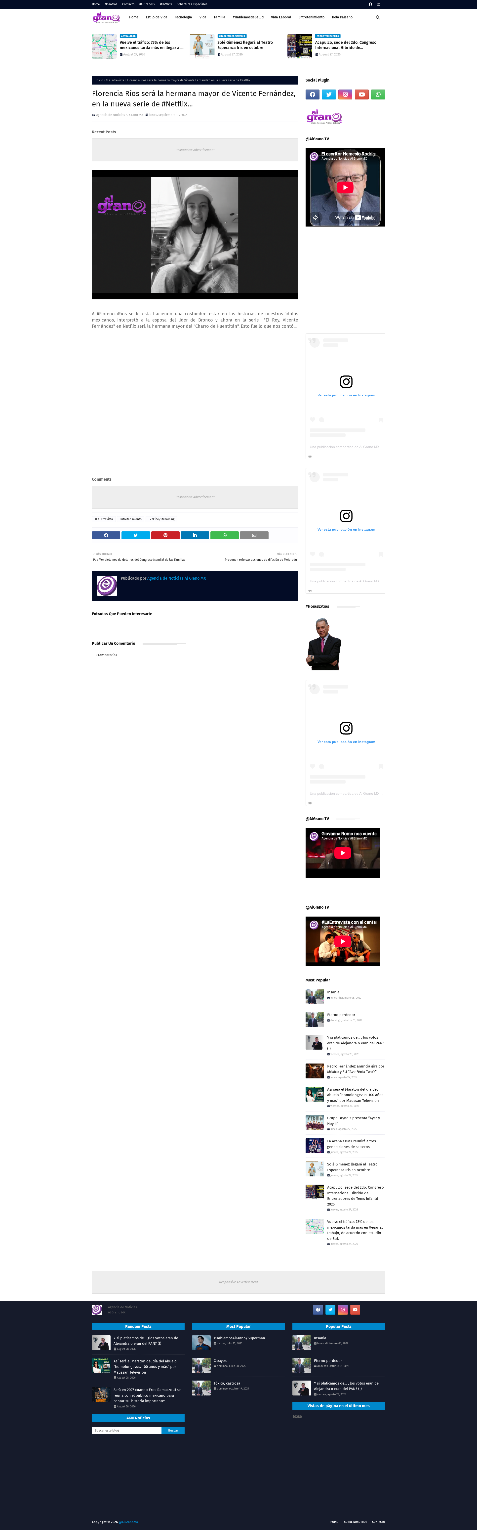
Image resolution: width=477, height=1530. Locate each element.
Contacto (128, 4)
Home (96, 4)
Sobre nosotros (355, 1522)
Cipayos (220, 1360)
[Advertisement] (138, 1475)
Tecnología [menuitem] (183, 17)
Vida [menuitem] (202, 17)
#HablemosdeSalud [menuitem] (248, 17)
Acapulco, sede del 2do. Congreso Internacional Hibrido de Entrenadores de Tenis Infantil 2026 (347, 45)
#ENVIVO (166, 4)
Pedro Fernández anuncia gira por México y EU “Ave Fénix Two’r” (355, 1069)
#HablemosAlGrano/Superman (239, 1338)
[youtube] (362, 94)
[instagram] (378, 4)
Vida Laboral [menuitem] (281, 17)
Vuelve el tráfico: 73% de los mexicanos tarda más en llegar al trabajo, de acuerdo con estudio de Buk (152, 45)
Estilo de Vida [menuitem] (156, 17)
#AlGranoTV (147, 4)
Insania (333, 992)
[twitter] (329, 94)
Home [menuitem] (133, 17)
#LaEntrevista (115, 80)
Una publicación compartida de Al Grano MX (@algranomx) (356, 447)
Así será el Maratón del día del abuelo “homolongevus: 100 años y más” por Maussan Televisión (355, 1095)
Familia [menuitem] (219, 17)
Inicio (99, 80)
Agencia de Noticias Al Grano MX (119, 115)
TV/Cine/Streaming (161, 519)
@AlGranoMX (128, 1522)
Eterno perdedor (341, 1015)
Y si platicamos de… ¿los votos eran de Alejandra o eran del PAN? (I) (355, 1043)
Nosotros (111, 4)
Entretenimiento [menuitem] (311, 17)
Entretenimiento (131, 519)
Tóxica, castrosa (227, 1383)
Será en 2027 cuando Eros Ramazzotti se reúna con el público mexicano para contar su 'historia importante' (147, 1395)
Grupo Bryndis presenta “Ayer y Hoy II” (353, 1121)
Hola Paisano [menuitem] (342, 17)
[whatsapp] (378, 94)
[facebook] (370, 4)
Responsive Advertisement (195, 150)
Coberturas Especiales (192, 4)
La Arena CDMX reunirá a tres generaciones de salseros (351, 1144)
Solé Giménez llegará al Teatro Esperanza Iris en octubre (245, 45)
